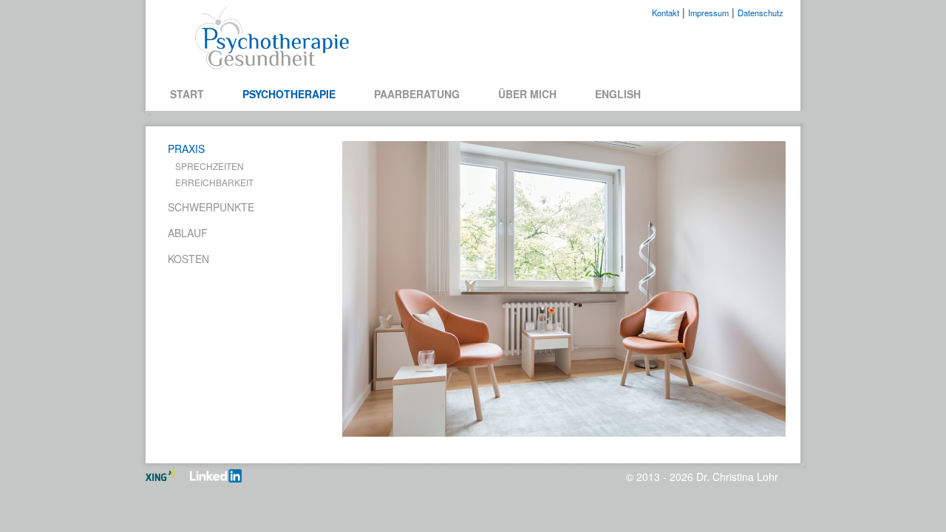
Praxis (186, 148)
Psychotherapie (289, 93)
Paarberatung (417, 93)
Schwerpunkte (211, 207)
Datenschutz (760, 12)
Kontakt (665, 12)
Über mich (527, 93)
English (618, 93)
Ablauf (188, 232)
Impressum (708, 12)
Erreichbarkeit (214, 182)
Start (187, 93)
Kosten (188, 258)
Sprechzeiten (209, 166)
